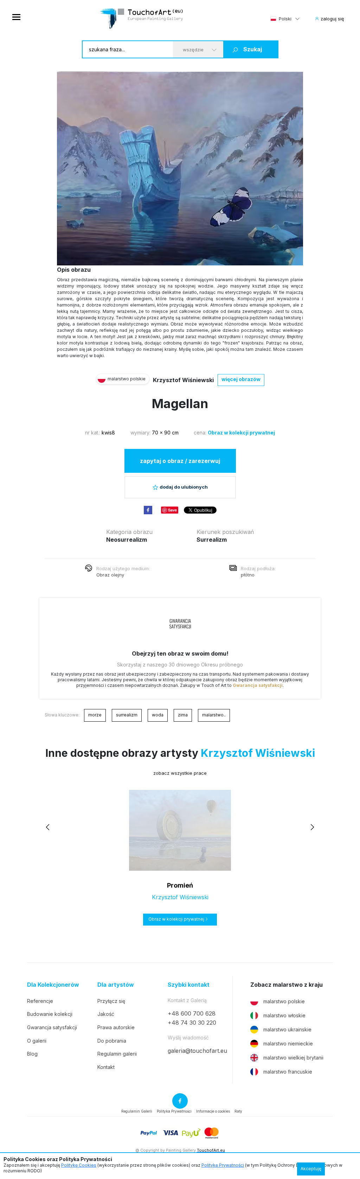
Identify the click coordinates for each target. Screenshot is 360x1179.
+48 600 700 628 (192, 1013)
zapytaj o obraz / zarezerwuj (180, 460)
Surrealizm (212, 539)
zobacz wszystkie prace (180, 773)
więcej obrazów (241, 379)
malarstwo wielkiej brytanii (293, 1058)
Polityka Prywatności (174, 1111)
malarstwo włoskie (284, 1015)
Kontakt (106, 1067)
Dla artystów (115, 984)
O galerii (36, 1041)
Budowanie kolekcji (49, 1014)
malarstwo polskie (284, 1001)
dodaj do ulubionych (184, 487)
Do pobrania (111, 1041)
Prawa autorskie (116, 1027)
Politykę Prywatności (222, 1165)
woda (157, 714)
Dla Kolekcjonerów (53, 984)
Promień (180, 885)
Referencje (40, 1001)
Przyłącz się (111, 1001)
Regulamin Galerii (136, 1111)
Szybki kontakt (189, 984)
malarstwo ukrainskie (287, 1029)
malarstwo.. (214, 714)
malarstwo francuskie (287, 1072)
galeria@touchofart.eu (197, 1050)
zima (183, 714)
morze (95, 714)
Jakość (105, 1014)
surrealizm (126, 714)
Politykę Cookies (78, 1165)
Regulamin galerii (117, 1054)
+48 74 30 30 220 (192, 1022)
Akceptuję (311, 1168)
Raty (238, 1111)
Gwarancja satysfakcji (258, 685)
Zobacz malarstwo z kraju (286, 984)
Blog (32, 1054)
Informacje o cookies (213, 1111)
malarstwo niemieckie (288, 1043)
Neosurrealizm (126, 539)
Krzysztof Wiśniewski (183, 380)
